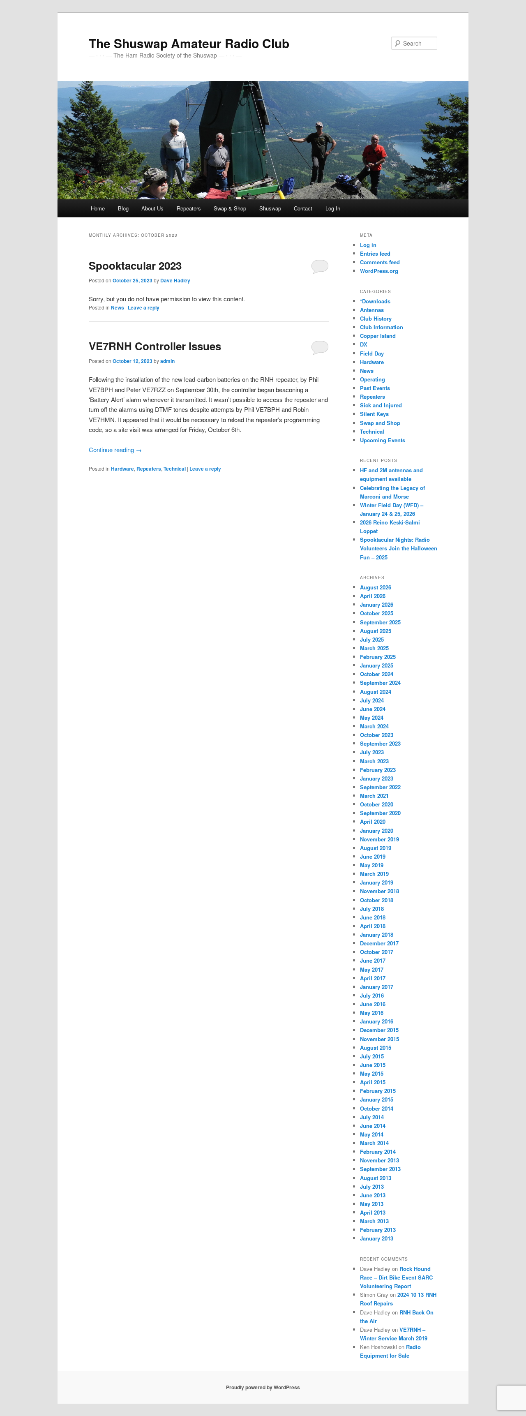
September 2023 (380, 743)
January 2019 (376, 882)
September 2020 (380, 813)
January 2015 (376, 1099)
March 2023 (374, 761)
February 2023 (378, 770)
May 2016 (371, 1012)
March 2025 (374, 648)
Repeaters (148, 468)
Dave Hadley (175, 280)
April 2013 (372, 1212)
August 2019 (375, 848)
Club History (376, 318)
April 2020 (372, 821)
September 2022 (380, 787)
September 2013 (380, 1169)
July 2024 (372, 700)
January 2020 (376, 830)
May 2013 (371, 1204)
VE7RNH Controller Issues (155, 345)
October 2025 (376, 613)
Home (98, 208)
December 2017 (379, 943)
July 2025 (372, 639)
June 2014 (372, 1126)
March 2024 (374, 726)
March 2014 (374, 1143)
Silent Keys (374, 414)
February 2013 (378, 1230)
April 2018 (372, 926)
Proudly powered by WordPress (263, 1387)
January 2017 (376, 987)
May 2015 (371, 1073)
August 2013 (375, 1178)
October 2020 (376, 804)
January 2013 (376, 1238)
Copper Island (378, 336)
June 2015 (372, 1065)
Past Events (375, 388)
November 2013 (379, 1160)
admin (167, 361)
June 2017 (372, 960)
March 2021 (374, 795)
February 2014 (378, 1151)
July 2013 (372, 1186)
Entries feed (375, 253)
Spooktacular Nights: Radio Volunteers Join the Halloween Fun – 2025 (398, 548)
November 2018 (379, 891)
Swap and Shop (380, 423)
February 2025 (378, 657)
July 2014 (372, 1117)
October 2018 (376, 900)
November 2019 (379, 839)
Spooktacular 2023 (135, 265)
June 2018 (372, 917)
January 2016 (376, 1021)
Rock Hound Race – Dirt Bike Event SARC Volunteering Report (396, 1277)
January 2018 (376, 934)
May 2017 (371, 969)
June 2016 (372, 1004)
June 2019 (372, 856)
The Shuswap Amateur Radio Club (189, 43)
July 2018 (372, 908)
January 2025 (376, 665)
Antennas (372, 310)
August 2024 (375, 691)
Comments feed (380, 262)
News (117, 307)
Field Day (372, 353)
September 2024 (380, 682)
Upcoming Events (382, 440)
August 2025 (375, 631)
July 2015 (372, 1056)
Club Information (381, 327)
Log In (332, 208)
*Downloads (375, 301)
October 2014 (376, 1108)
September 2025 (380, 622)
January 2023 (376, 778)
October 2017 (376, 952)
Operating (372, 379)
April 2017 (372, 978)
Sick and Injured (381, 405)
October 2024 (376, 674)
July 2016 (372, 995)
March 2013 (374, 1221)
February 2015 (378, 1091)
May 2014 (371, 1134)
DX (363, 344)
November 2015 (379, 1039)
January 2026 (376, 604)
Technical (175, 468)
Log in (368, 245)
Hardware (122, 468)
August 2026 (375, 587)
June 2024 (372, 709)
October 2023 (376, 735)
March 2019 (374, 874)
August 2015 (375, 1047)
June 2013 (372, 1195)
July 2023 (372, 752)
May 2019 (371, 865)
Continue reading (115, 449)
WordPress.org (379, 271)
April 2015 (372, 1082)
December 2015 (379, 1030)
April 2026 (372, 596)
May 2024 (371, 717)
